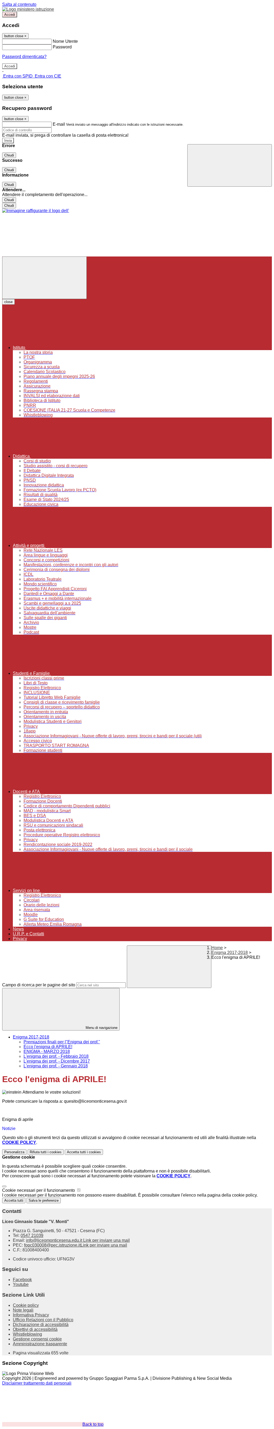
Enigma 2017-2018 (229, 952)
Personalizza (14, 1152)
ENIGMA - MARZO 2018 (47, 1051)
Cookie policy (26, 1305)
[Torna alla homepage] (35, 210)
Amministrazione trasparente (40, 1344)
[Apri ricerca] (229, 165)
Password (62, 47)
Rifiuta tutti (46, 1152)
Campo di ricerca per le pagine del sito (38, 985)
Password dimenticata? (24, 56)
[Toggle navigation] (44, 277)
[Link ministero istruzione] (28, 9)
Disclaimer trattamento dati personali (36, 1383)
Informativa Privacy (31, 1315)
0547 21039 (32, 1235)
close (8, 302)
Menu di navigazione (101, 1028)
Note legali (23, 1310)
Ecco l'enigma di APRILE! (48, 1046)
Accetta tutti (84, 1152)
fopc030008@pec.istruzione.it (75, 1245)
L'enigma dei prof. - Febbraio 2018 (56, 1056)
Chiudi (9, 155)
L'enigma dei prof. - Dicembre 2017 (57, 1061)
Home (217, 947)
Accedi (9, 15)
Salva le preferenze (44, 1200)
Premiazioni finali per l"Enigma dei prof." (62, 1042)
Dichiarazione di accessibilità (40, 1324)
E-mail (59, 124)
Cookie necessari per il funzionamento (39, 1190)
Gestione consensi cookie (37, 1339)
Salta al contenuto (19, 4)
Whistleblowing (27, 1334)
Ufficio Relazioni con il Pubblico (43, 1319)
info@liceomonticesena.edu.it (78, 1240)
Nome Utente (65, 41)
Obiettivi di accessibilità (35, 1329)
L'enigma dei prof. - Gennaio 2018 (56, 1066)
